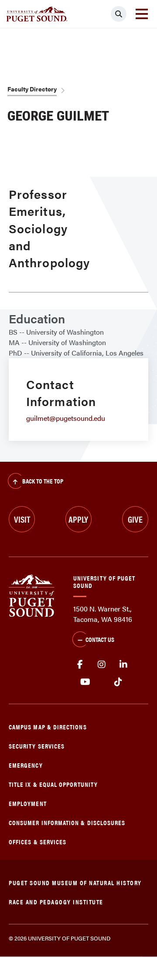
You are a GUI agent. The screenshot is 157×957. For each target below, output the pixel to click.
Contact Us (99, 639)
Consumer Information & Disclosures (67, 822)
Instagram (101, 664)
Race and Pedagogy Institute (56, 901)
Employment (28, 803)
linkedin (123, 664)
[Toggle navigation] (141, 14)
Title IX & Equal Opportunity (53, 784)
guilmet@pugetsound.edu (65, 418)
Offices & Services (37, 841)
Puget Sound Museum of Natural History (75, 882)
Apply (78, 519)
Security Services (37, 745)
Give (135, 519)
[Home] (32, 595)
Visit (22, 519)
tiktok (118, 682)
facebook (79, 664)
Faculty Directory (32, 88)
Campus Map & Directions (48, 726)
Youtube (85, 682)
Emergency (26, 764)
